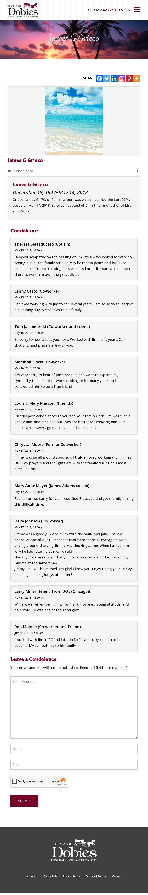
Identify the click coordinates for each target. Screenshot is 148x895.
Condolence (23, 171)
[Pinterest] (129, 78)
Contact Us (50, 876)
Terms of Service (96, 876)
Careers (117, 876)
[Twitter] (106, 78)
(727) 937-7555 (119, 10)
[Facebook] (99, 78)
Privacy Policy (71, 876)
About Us (32, 876)
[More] (136, 78)
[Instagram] (121, 78)
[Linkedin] (114, 78)
